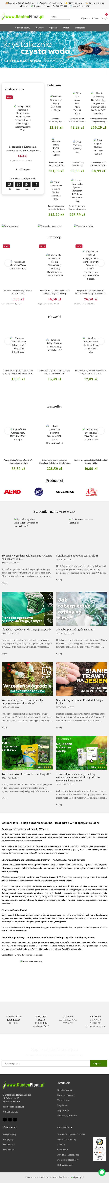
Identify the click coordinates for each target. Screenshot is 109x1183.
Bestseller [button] (54, 406)
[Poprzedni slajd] (6, 49)
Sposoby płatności (65, 1095)
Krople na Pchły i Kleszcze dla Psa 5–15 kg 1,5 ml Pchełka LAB (91, 372)
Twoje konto (8, 1149)
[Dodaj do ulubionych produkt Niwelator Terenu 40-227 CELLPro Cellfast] (61, 138)
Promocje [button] (54, 237)
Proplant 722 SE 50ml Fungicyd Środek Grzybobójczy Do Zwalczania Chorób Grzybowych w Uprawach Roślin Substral (90, 292)
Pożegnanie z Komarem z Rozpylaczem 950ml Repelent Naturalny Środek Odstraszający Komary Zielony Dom (22, 149)
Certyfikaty (62, 1149)
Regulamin (62, 1105)
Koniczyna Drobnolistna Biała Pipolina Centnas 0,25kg (90, 461)
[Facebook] (5, 1120)
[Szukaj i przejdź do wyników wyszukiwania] (68, 17)
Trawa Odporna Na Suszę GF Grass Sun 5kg (98, 164)
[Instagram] (10, 1120)
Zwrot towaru (63, 1100)
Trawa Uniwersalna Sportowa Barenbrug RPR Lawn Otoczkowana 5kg (77, 207)
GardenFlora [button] (64, 1127)
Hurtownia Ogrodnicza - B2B (71, 1134)
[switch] (99, 1158)
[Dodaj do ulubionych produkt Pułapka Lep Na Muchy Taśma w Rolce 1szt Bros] (31, 246)
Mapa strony (63, 1110)
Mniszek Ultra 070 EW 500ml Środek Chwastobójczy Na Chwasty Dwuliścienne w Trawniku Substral (54, 292)
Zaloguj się (8, 1139)
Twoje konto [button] (10, 1127)
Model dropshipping (66, 1139)
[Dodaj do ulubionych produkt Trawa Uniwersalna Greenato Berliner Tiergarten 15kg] (61, 182)
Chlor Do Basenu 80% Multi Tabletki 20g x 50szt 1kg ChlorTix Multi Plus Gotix (77, 120)
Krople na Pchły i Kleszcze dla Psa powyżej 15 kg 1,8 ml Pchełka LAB (18, 372)
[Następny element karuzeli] (106, 492)
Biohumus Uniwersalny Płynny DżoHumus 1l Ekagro (56, 120)
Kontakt (61, 1144)
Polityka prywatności (67, 1115)
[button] (24, 27)
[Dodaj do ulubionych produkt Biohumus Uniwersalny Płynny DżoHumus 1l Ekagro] (61, 95)
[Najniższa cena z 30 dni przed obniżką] (34, 160)
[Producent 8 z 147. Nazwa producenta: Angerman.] (12, 492)
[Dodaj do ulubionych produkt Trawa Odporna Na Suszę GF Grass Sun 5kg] (104, 138)
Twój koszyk (9, 1144)
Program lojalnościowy (67, 1160)
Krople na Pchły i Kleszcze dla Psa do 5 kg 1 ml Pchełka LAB (54, 372)
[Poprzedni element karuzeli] (3, 492)
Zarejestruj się (9, 1134)
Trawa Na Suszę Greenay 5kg (77, 163)
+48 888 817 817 (10, 1112)
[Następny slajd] (102, 49)
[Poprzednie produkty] (8, 263)
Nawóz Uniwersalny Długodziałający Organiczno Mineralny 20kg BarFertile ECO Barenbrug (98, 120)
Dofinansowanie (64, 1165)
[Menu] (104, 1138)
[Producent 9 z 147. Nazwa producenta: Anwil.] (38, 492)
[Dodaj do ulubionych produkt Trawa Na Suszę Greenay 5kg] (83, 138)
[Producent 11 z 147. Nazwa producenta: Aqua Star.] (91, 492)
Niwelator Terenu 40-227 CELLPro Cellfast (56, 164)
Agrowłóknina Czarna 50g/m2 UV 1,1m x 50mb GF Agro (18, 461)
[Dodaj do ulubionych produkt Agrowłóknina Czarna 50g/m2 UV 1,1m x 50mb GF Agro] (31, 416)
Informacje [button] (63, 1082)
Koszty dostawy (64, 1090)
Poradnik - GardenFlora (68, 1155)
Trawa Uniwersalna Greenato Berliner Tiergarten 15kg (56, 207)
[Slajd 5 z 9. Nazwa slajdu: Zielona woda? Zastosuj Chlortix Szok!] (54, 49)
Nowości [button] (54, 317)
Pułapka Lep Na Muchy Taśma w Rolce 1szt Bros (18, 292)
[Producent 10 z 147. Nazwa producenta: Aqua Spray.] (65, 492)
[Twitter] (15, 1120)
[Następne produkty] (101, 263)
